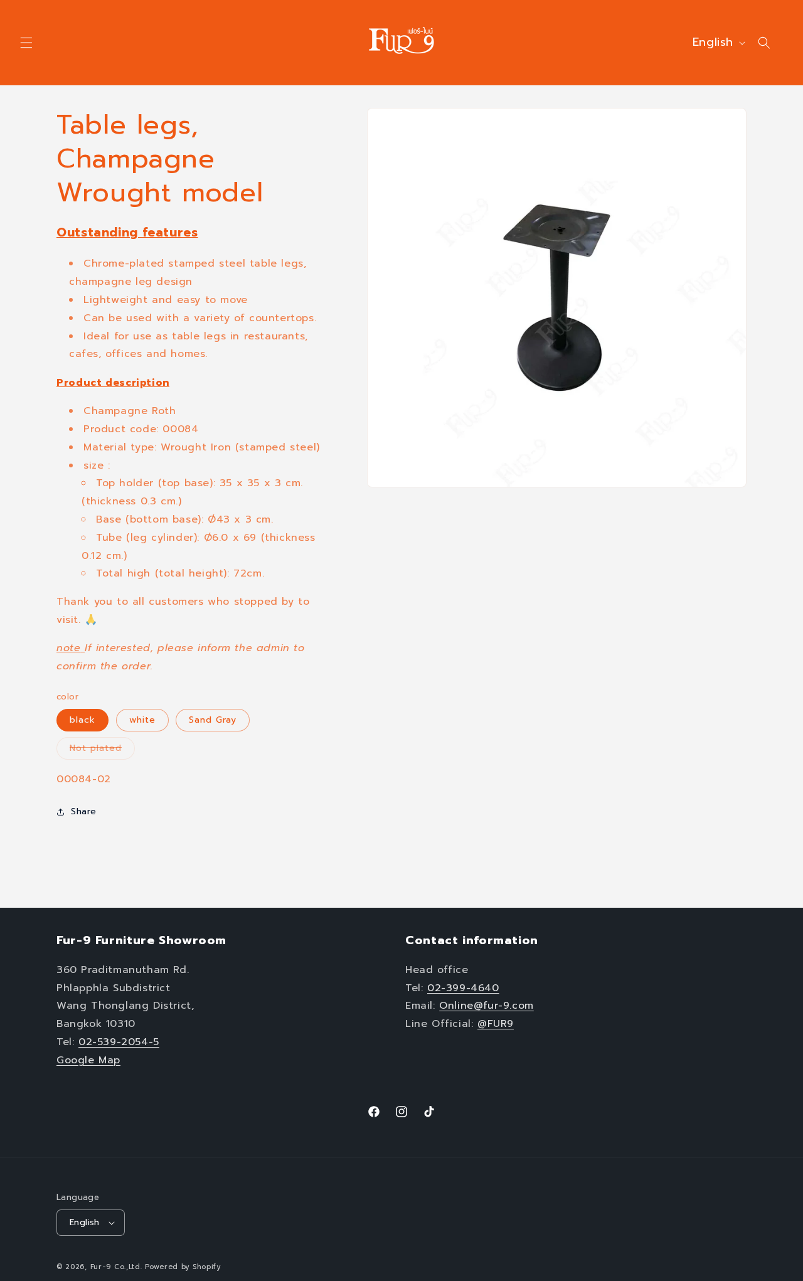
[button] (26, 42)
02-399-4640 (463, 987)
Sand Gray (213, 719)
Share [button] (84, 811)
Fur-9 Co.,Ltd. (116, 1267)
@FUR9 (495, 1023)
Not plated (102, 750)
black (82, 719)
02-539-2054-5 (118, 1041)
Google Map (88, 1059)
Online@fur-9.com (486, 1005)
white (142, 719)
